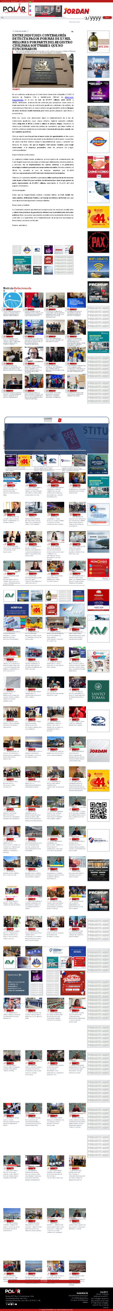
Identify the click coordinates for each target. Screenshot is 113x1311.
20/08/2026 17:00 (77, 779)
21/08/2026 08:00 (77, 659)
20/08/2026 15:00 (33, 839)
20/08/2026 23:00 (11, 749)
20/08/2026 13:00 (11, 869)
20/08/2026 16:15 (33, 809)
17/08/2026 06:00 (32, 309)
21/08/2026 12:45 (12, 574)
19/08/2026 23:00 (33, 1010)
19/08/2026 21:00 (11, 1063)
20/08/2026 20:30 (77, 749)
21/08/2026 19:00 (77, 485)
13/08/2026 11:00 (53, 336)
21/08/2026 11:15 (33, 630)
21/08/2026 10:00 (33, 659)
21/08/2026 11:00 (55, 630)
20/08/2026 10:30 (33, 899)
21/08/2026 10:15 (11, 659)
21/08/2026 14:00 (34, 544)
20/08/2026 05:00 (77, 929)
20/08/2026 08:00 (11, 929)
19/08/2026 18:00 (55, 1168)
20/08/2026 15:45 (77, 809)
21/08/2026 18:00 (12, 515)
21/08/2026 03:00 (11, 719)
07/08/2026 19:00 (75, 363)
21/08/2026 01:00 (55, 719)
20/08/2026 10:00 (55, 899)
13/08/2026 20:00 (32, 336)
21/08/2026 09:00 (55, 659)
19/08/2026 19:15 (33, 1116)
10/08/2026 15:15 (32, 363)
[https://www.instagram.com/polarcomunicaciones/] (30, 12)
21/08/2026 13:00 (77, 544)
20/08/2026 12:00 (77, 869)
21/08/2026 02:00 (33, 719)
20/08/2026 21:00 (55, 749)
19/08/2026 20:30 (33, 1063)
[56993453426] (30, 4)
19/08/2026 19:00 (55, 1116)
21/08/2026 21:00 (34, 485)
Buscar (107, 17)
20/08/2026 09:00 (77, 899)
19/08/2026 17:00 (77, 1168)
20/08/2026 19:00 (33, 779)
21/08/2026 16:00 (56, 515)
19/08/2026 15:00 (33, 1221)
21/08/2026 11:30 (11, 630)
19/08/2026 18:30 (11, 1168)
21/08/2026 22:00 (12, 485)
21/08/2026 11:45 (77, 574)
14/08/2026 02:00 (75, 309)
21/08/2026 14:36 (12, 544)
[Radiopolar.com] (2, 17)
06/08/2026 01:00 (75, 390)
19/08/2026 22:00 (55, 1010)
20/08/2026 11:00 (11, 899)
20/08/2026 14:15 (77, 839)
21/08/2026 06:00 (33, 690)
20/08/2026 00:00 (11, 1010)
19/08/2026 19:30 (11, 1116)
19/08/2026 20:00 (55, 1063)
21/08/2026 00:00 (77, 719)
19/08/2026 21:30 (77, 1010)
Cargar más (44, 1281)
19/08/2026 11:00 (77, 1274)
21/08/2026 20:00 (56, 485)
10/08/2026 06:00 (53, 363)
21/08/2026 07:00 (11, 690)
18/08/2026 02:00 (11, 309)
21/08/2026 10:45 (77, 630)
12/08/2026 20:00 (11, 363)
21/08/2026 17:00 (34, 515)
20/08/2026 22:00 (33, 749)
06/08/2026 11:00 (53, 390)
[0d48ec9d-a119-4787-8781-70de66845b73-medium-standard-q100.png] (14, 13)
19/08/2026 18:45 (77, 1116)
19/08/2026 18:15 (33, 1168)
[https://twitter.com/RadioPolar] (30, 8)
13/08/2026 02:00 (75, 336)
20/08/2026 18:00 (55, 779)
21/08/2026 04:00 (77, 690)
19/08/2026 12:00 (55, 1274)
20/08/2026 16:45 (11, 809)
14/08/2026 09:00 (53, 309)
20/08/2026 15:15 (11, 839)
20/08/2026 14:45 (55, 839)
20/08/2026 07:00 (33, 929)
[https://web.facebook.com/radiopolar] (30, 6)
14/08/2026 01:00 (11, 336)
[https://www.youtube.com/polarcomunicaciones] (30, 14)
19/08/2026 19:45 (77, 1063)
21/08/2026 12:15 (34, 574)
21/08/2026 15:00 (77, 515)
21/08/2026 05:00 (55, 690)
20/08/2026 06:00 (55, 929)
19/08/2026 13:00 (33, 1274)
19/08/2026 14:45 (55, 1221)
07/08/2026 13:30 (32, 390)
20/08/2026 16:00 (55, 809)
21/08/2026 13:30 (56, 544)
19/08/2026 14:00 (11, 1274)
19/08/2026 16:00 (11, 1221)
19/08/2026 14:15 (77, 1221)
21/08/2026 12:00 (56, 574)
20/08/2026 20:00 (11, 779)
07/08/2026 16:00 (11, 390)
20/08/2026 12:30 (55, 869)
